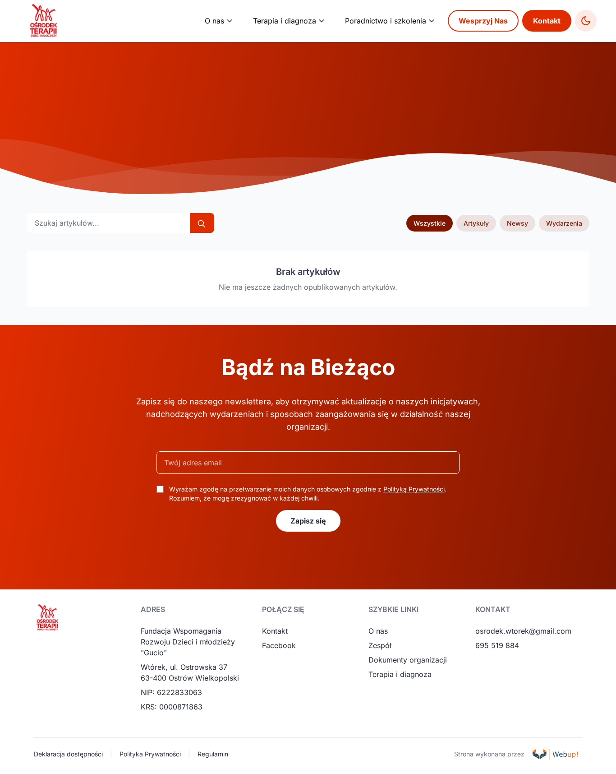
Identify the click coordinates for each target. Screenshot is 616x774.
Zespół (379, 645)
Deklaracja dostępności (68, 754)
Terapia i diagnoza (400, 674)
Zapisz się (308, 520)
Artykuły (476, 223)
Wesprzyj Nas (483, 20)
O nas (378, 630)
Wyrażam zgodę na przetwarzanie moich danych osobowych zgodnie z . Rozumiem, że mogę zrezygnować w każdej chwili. (307, 493)
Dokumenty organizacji (407, 659)
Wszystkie (430, 223)
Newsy (517, 223)
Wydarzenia (564, 223)
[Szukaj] (202, 223)
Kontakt (547, 20)
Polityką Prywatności (414, 489)
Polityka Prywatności (150, 754)
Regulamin (213, 754)
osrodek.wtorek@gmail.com (523, 630)
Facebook (279, 645)
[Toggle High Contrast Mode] (586, 21)
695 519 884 (497, 645)
